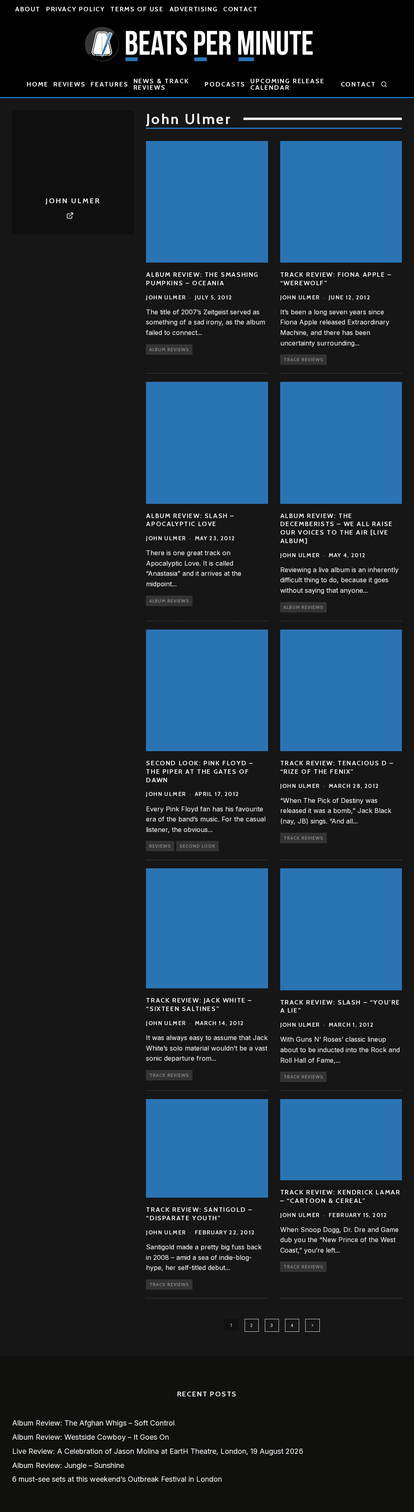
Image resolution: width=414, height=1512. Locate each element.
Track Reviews (303, 359)
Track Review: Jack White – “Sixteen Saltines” (199, 1004)
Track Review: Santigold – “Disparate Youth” (199, 1214)
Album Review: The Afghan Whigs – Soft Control (93, 1423)
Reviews (69, 84)
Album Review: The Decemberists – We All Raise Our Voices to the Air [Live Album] (336, 528)
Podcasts (225, 84)
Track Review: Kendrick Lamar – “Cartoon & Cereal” (340, 1196)
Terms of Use (136, 9)
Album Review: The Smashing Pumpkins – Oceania (202, 279)
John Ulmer (166, 297)
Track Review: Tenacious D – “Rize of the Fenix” (337, 767)
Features (109, 84)
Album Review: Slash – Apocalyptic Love (190, 520)
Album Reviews (169, 349)
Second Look (197, 846)
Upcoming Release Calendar (287, 84)
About (27, 9)
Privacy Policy (75, 9)
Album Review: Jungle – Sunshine (68, 1465)
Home (38, 84)
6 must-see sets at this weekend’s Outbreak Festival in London (117, 1479)
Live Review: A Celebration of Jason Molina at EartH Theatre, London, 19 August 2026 (157, 1451)
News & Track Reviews (161, 84)
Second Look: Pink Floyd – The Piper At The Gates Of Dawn (199, 771)
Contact (240, 9)
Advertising (193, 9)
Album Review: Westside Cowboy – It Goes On (90, 1437)
